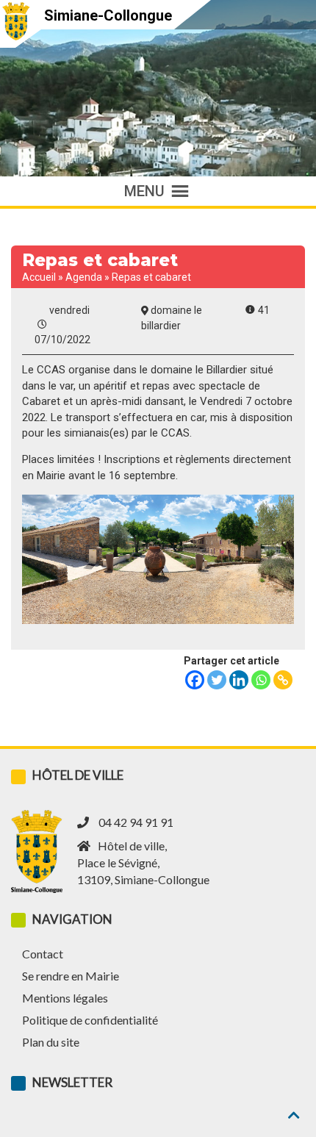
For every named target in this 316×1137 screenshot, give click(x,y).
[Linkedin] (238, 679)
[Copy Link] (282, 679)
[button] (144, 191)
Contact (42, 954)
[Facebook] (194, 679)
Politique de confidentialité (90, 1020)
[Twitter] (216, 679)
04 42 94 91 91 (135, 822)
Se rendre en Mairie (70, 976)
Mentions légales (65, 998)
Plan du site (50, 1042)
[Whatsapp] (260, 679)
